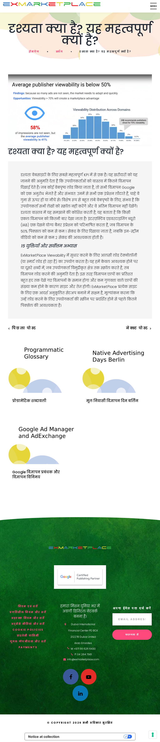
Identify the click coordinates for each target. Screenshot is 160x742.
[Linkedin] (80, 693)
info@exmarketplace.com (83, 659)
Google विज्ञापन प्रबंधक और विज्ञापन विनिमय (36, 475)
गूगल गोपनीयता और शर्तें (28, 641)
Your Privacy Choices (93, 736)
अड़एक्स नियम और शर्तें (28, 618)
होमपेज (34, 51)
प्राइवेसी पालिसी (28, 635)
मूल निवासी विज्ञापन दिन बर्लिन (112, 400)
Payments (28, 647)
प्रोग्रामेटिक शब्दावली (29, 400)
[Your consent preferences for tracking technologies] (153, 735)
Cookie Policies (28, 629)
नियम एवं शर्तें (28, 606)
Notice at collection (43, 736)
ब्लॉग (59, 51)
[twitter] (88, 677)
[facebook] (71, 677)
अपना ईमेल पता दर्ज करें (132, 608)
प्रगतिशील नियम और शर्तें (28, 612)
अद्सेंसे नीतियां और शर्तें (28, 624)
